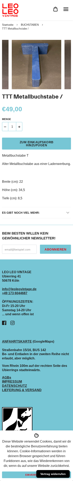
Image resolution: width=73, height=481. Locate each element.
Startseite (7, 24)
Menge (6, 119)
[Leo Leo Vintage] (10, 10)
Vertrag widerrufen (53, 474)
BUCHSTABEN (30, 24)
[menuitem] (55, 9)
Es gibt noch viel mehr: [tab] (21, 212)
